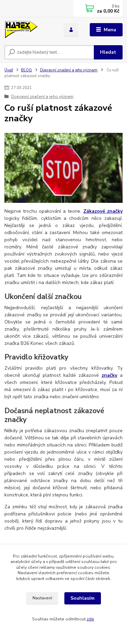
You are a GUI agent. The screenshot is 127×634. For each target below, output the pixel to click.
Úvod (8, 70)
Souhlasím (82, 598)
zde (90, 619)
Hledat (108, 52)
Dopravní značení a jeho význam (69, 70)
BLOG (26, 70)
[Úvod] (29, 29)
